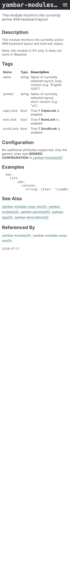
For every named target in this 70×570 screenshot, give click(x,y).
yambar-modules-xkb (31, 5)
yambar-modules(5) (47, 158)
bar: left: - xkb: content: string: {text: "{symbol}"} (35, 182)
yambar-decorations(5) (32, 217)
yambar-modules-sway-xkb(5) (24, 207)
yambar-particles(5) (35, 212)
